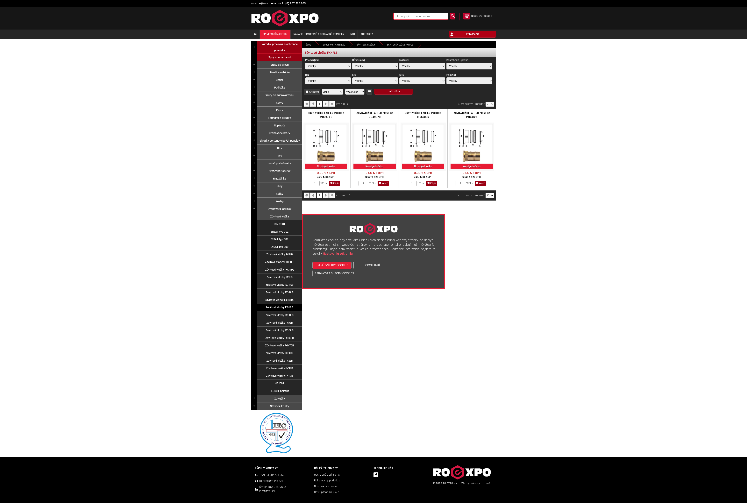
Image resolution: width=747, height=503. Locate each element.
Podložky (279, 87)
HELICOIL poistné (279, 391)
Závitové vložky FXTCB (279, 376)
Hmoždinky (279, 179)
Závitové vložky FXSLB (279, 361)
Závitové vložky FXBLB (279, 254)
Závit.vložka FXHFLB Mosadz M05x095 (423, 115)
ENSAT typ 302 (279, 232)
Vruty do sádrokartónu (280, 95)
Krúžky (280, 201)
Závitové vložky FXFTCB (280, 285)
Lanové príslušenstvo (279, 163)
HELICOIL (279, 383)
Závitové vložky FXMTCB (279, 345)
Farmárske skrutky (279, 118)
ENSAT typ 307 (279, 239)
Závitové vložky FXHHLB (280, 315)
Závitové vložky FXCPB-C (279, 262)
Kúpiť (336, 183)
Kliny (279, 186)
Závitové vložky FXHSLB (280, 330)
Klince (279, 110)
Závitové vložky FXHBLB (280, 292)
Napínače (279, 125)
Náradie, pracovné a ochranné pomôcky (280, 47)
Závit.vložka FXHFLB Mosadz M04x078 (374, 115)
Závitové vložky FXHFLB (279, 307)
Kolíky (279, 194)
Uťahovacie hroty (279, 133)
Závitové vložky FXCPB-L (279, 270)
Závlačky (279, 398)
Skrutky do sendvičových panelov (280, 141)
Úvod (308, 44)
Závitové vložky (279, 216)
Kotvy (279, 103)
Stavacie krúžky (279, 406)
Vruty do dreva (280, 65)
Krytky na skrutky (279, 171)
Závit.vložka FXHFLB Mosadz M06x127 (471, 115)
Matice (279, 80)
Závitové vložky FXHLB (279, 323)
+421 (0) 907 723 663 (292, 3)
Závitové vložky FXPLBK (280, 353)
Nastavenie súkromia (338, 254)
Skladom (314, 92)
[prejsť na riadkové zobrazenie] (369, 92)
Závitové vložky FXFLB (280, 277)
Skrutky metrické (279, 72)
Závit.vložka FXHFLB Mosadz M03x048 (326, 115)
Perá (279, 156)
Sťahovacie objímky (279, 209)
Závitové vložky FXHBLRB (279, 300)
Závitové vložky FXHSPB (279, 338)
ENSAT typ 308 (279, 247)
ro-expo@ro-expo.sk (263, 3)
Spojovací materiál (279, 57)
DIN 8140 (279, 224)
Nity (279, 148)
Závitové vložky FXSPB (279, 368)
